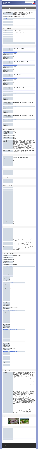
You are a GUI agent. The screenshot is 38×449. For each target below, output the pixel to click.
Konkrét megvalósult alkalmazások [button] (8, 253)
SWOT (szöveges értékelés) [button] (7, 226)
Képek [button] (4, 416)
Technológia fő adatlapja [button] (7, 28)
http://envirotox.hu (16, 24)
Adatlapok (7, 5)
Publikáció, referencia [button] (6, 370)
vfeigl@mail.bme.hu (16, 22)
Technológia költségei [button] (6, 177)
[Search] (34, 2)
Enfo (18, 5)
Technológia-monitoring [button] (7, 168)
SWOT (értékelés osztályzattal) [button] (7, 185)
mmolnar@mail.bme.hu (16, 21)
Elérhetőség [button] (5, 18)
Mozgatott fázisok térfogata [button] (7, 266)
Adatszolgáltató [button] (5, 10)
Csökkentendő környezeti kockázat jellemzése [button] (10, 52)
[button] (13, 420)
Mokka (8, 3)
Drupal (4, 445)
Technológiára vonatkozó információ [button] (8, 129)
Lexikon (15, 5)
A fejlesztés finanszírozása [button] (7, 42)
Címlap (4, 5)
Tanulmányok (12, 5)
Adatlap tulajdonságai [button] (6, 426)
